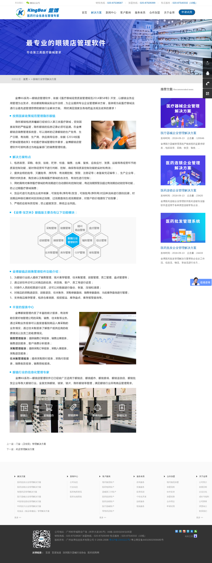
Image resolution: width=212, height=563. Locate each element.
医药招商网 (93, 552)
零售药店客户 (108, 511)
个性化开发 (141, 496)
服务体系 (140, 12)
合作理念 (171, 501)
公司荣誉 (203, 501)
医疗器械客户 (108, 506)
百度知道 (56, 552)
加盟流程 (171, 487)
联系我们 (203, 511)
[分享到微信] (195, 531)
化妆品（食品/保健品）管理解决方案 (33, 511)
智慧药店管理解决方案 (27, 492)
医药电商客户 (108, 487)
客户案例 (125, 12)
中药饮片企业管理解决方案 (29, 506)
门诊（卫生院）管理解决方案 (31, 444)
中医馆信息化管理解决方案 (29, 501)
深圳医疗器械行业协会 (74, 552)
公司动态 (74, 482)
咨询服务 (140, 482)
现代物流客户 (108, 482)
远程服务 (140, 501)
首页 (84, 12)
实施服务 (140, 487)
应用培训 (140, 492)
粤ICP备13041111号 (119, 539)
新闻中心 (111, 12)
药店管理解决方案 (25, 449)
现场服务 (140, 506)
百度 (48, 552)
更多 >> (17, 517)
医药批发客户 (108, 496)
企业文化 (203, 492)
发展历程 (203, 487)
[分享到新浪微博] (184, 531)
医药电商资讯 (76, 492)
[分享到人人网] (191, 531)
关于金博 (169, 12)
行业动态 (74, 487)
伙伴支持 (171, 492)
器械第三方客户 (109, 492)
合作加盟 (154, 12)
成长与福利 (204, 496)
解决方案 (96, 12)
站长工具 (189, 536)
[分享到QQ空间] (180, 531)
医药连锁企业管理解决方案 (178, 190)
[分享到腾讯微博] (188, 531)
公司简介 (203, 482)
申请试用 (171, 506)
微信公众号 (35, 3)
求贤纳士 (203, 506)
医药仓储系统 (76, 496)
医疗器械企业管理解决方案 (178, 133)
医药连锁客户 (108, 501)
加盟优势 (171, 496)
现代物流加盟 (173, 482)
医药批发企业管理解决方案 (178, 247)
